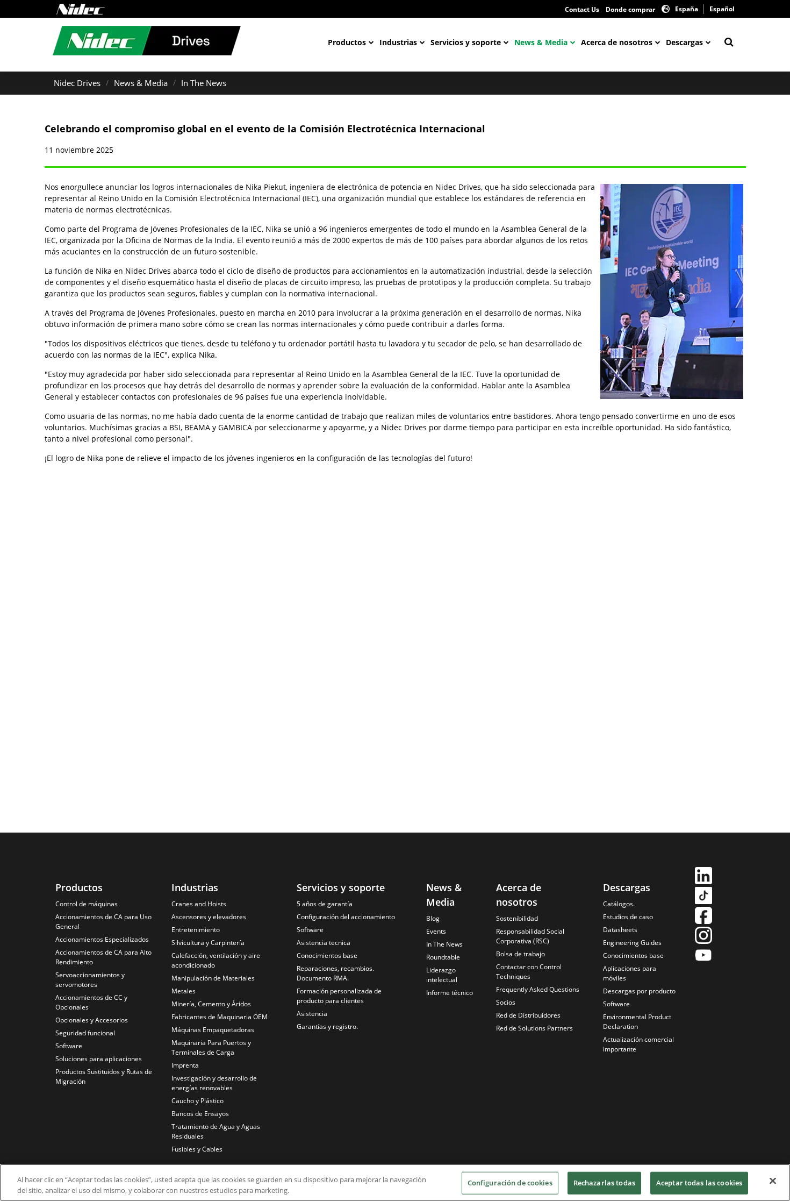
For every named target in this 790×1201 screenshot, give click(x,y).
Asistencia (312, 1013)
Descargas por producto (639, 991)
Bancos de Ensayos (200, 1113)
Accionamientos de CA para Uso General (103, 921)
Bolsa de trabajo (520, 953)
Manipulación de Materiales (213, 978)
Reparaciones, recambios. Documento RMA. (335, 973)
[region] (395, 1182)
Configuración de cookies (510, 1183)
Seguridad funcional (85, 1032)
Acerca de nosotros (616, 42)
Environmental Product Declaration (637, 1021)
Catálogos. (619, 903)
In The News (203, 82)
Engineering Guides (632, 942)
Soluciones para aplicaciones (98, 1058)
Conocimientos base (327, 955)
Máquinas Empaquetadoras (212, 1029)
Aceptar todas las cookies (699, 1183)
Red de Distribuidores (528, 1015)
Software (68, 1045)
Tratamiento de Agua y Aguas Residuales (215, 1131)
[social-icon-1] (703, 877)
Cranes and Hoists (198, 903)
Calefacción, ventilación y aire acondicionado (215, 960)
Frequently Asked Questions (537, 989)
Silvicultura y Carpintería (208, 942)
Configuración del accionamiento (346, 916)
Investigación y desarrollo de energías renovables (214, 1083)
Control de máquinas (86, 903)
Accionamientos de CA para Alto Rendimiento (103, 957)
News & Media (541, 42)
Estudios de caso (628, 916)
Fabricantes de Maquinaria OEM (219, 1016)
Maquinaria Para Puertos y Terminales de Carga (211, 1047)
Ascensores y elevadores (208, 916)
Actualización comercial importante (638, 1044)
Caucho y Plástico (197, 1100)
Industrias (398, 42)
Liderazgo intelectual (441, 974)
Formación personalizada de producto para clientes (339, 995)
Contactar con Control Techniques (529, 971)
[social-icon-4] (703, 937)
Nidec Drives (77, 82)
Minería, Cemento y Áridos (211, 1003)
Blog (433, 918)
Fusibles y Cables (196, 1149)
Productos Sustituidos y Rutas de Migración (103, 1076)
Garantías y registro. (327, 1026)
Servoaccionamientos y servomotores (90, 979)
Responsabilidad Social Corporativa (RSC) (530, 936)
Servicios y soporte (465, 42)
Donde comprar (630, 9)
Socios (505, 1002)
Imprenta (185, 1065)
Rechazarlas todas (604, 1183)
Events (436, 931)
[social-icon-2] (703, 897)
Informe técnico (449, 992)
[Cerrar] (773, 1181)
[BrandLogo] (147, 41)
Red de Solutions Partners (534, 1028)
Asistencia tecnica (323, 942)
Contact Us (582, 9)
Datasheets (620, 929)
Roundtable (443, 957)
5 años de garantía (325, 903)
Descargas (684, 42)
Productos (347, 42)
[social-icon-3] (703, 917)
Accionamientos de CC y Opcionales (91, 1002)
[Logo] (80, 9)
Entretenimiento (195, 929)
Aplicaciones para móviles (629, 973)
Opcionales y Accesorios (91, 1020)
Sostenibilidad (517, 918)
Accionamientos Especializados (102, 939)
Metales (183, 991)
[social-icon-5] (703, 957)
